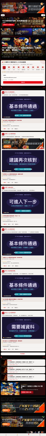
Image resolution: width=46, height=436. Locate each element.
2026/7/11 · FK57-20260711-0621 (10, 313)
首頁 (6, 434)
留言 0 (9, 128)
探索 (17, 434)
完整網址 (4, 75)
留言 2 (9, 224)
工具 (28, 434)
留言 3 (9, 182)
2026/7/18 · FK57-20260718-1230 (10, 93)
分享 (12, 128)
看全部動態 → (23, 353)
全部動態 (44, 87)
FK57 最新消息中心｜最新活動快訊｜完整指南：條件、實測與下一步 (21, 49)
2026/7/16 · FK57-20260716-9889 (10, 134)
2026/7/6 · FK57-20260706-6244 (10, 188)
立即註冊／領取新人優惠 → (27, 392)
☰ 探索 (3, 15)
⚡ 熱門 (43, 15)
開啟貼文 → (17, 128)
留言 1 (9, 265)
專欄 (39, 434)
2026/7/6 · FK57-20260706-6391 (10, 230)
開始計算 (23, 82)
